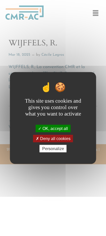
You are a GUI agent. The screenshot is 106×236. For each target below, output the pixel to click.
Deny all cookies (54, 138)
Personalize (53, 149)
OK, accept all (54, 128)
